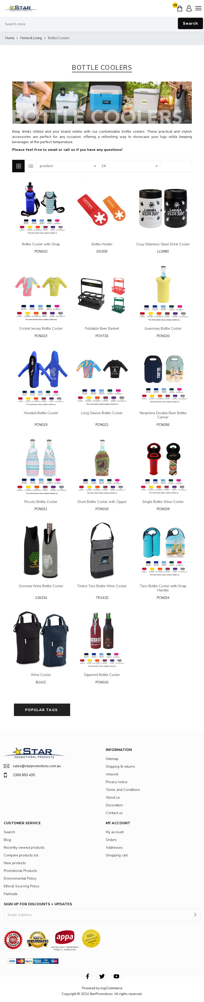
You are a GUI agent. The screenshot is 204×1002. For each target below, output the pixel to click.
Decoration (114, 805)
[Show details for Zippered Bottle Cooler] (102, 639)
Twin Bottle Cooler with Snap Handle (163, 588)
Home (9, 38)
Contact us (114, 813)
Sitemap (112, 758)
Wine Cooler (41, 675)
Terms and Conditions (123, 789)
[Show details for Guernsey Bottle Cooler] (163, 293)
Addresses (114, 847)
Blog (7, 839)
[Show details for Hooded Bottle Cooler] (41, 377)
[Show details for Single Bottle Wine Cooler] (163, 466)
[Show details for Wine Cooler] (41, 639)
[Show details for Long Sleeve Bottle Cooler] (102, 377)
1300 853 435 (24, 775)
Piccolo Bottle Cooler (40, 502)
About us (113, 797)
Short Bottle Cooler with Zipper (102, 502)
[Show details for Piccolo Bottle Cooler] (41, 466)
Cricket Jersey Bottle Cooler (41, 329)
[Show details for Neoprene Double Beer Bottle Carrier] (163, 377)
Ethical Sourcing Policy (21, 886)
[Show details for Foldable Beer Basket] (102, 293)
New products (15, 863)
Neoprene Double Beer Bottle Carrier (163, 415)
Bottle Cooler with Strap (41, 244)
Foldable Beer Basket (102, 329)
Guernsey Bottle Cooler (163, 329)
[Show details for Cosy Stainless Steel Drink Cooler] (163, 208)
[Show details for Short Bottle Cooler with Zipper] (102, 466)
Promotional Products (20, 870)
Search (190, 23)
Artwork (112, 774)
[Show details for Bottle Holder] (102, 208)
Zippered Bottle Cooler (102, 675)
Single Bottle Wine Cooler (163, 502)
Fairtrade (11, 894)
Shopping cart (117, 855)
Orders (111, 839)
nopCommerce (111, 988)
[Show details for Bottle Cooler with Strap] (41, 208)
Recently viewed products (24, 847)
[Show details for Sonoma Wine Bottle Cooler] (41, 550)
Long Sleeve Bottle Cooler (102, 413)
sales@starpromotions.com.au (37, 766)
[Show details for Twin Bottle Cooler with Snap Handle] (163, 550)
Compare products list (21, 855)
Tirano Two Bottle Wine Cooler (102, 586)
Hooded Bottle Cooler (41, 413)
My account (115, 832)
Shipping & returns (120, 766)
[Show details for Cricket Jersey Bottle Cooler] (41, 293)
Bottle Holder (102, 244)
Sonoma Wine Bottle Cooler (41, 586)
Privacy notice (116, 782)
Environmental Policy (20, 878)
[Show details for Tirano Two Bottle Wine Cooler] (102, 550)
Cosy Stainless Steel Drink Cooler (163, 244)
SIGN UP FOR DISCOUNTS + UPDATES (38, 904)
